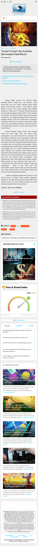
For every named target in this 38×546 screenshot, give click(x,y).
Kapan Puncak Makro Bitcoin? (11, 81)
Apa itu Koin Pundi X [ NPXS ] (16, 461)
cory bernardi (13, 48)
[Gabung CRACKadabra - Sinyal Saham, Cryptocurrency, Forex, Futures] (19, 14)
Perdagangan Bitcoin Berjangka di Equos (14, 84)
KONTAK (25, 537)
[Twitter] (2, 1)
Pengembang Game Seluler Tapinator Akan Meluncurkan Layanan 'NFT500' (19, 380)
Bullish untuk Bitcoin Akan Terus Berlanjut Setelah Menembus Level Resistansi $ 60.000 (18, 407)
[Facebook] (10, 1)
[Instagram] (8, 1)
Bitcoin (7, 48)
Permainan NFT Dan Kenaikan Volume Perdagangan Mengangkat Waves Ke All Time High (18, 432)
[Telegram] (5, 1)
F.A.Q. (31, 535)
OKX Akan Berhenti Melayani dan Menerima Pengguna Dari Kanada (18, 259)
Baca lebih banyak (9, 392)
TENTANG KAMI (14, 537)
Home (2, 48)
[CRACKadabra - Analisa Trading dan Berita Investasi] (19, 12)
